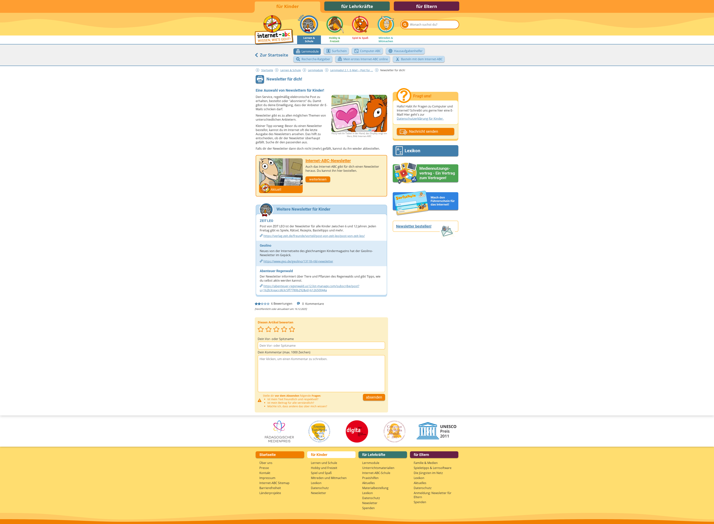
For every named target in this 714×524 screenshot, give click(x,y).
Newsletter (318, 493)
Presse (264, 468)
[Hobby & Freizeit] (335, 24)
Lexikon (316, 483)
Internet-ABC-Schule (376, 473)
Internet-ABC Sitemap (274, 483)
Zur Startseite (273, 55)
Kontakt (264, 473)
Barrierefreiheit (270, 488)
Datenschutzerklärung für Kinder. (420, 119)
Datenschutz (320, 488)
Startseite (267, 70)
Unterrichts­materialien (378, 468)
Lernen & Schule (290, 70)
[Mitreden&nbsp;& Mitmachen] (386, 24)
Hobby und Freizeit (324, 468)
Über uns (265, 463)
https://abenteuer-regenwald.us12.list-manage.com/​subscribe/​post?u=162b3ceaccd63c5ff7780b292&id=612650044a (309, 288)
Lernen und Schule (324, 463)
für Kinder (287, 6)
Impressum (267, 478)
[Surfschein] (425, 203)
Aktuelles (368, 483)
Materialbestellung (375, 488)
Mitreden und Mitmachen (329, 478)
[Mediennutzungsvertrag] (425, 173)
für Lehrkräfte (357, 6)
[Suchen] (405, 24)
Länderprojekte (270, 493)
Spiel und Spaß (321, 473)
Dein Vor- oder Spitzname (276, 339)
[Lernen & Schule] (309, 24)
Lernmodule (315, 70)
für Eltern (426, 6)
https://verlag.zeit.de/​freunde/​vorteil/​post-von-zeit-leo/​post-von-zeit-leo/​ (314, 236)
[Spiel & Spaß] (360, 24)
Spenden (368, 508)
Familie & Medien (426, 463)
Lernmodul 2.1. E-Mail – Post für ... (351, 70)
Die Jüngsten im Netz (428, 473)
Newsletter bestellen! (413, 226)
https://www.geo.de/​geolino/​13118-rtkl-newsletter (298, 261)
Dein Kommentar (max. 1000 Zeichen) (284, 352)
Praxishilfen (370, 478)
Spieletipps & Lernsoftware (432, 468)
